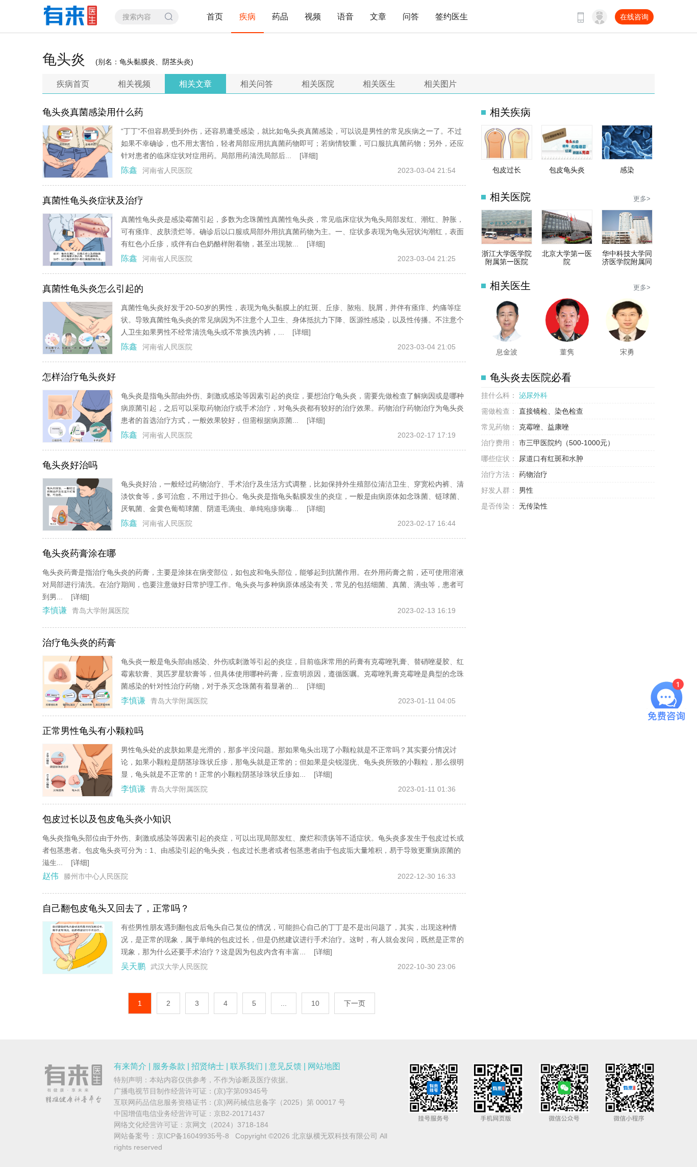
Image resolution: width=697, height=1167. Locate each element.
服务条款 (169, 1066)
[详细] (309, 155)
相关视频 (134, 84)
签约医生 (451, 16)
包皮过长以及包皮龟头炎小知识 (106, 819)
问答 (411, 16)
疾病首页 (73, 84)
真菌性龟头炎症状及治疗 (92, 200)
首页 (215, 16)
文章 (378, 16)
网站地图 (324, 1066)
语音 (345, 16)
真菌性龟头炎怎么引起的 (92, 289)
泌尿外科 (533, 395)
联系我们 (246, 1066)
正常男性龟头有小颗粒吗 (92, 731)
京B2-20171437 (239, 1113)
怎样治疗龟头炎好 (79, 377)
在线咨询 (634, 17)
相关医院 (318, 84)
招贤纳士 (207, 1066)
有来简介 (130, 1066)
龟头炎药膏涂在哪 (79, 553)
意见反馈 (285, 1066)
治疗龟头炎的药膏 (79, 643)
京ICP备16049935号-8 (193, 1136)
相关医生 (379, 84)
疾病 (247, 16)
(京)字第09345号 (241, 1091)
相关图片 (440, 84)
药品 (280, 16)
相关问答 (256, 84)
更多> (642, 198)
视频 (313, 16)
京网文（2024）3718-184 (226, 1125)
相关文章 (195, 84)
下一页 (354, 1003)
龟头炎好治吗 (69, 465)
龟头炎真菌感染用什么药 (92, 112)
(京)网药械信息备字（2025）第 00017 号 (279, 1102)
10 (315, 1003)
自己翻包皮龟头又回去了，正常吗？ (115, 908)
